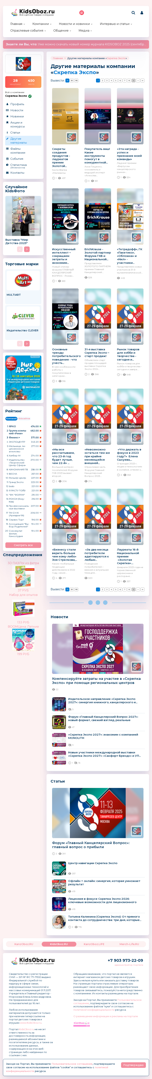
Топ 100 (81, 12)
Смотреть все (23, 545)
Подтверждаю (133, 1065)
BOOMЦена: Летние (23, 626)
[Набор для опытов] (29, 608)
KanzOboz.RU (23, 944)
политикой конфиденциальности (94, 1009)
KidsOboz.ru (26, 1029)
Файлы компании (17, 150)
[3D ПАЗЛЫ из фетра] (29, 573)
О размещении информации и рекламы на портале (105, 1016)
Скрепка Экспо (116, 58)
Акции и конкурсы (17, 124)
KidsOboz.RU (59, 944)
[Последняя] (142, 80)
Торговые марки (22, 264)
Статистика (18, 166)
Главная (16, 24)
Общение (61, 30)
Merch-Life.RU (129, 944)
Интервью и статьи (115, 24)
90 (76, 80)
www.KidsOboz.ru (31, 1022)
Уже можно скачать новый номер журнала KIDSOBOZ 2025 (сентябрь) (76, 44)
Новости (16, 110)
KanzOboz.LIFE (94, 944)
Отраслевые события (26, 30)
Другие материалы (18, 140)
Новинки (17, 116)
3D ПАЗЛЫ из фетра (23, 563)
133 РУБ (23, 622)
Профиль (17, 104)
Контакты (17, 172)
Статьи (15, 132)
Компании (40, 24)
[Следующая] (138, 80)
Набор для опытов (23, 595)
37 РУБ (23, 590)
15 (67, 80)
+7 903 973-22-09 (125, 960)
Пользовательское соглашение (72, 1063)
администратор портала (129, 964)
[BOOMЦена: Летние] (29, 637)
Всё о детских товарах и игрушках (36, 15)
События (16, 158)
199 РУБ (23, 654)
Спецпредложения (22, 555)
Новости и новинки (74, 24)
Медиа (84, 30)
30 (72, 80)
